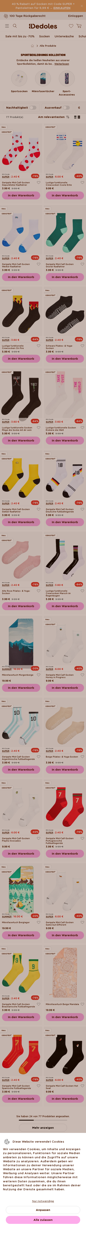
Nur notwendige (43, 1201)
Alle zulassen (43, 1219)
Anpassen (43, 1210)
